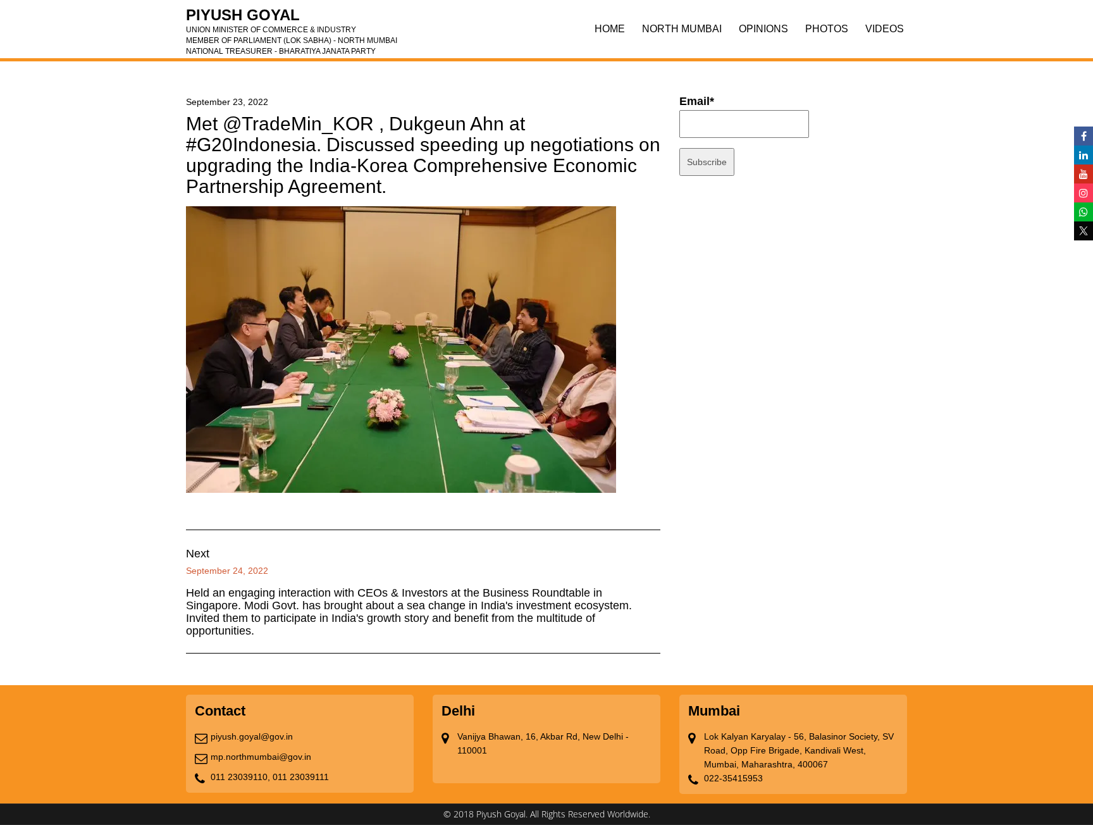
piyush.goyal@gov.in (252, 736)
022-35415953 (733, 778)
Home (610, 28)
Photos (826, 28)
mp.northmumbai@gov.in (261, 757)
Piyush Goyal (291, 19)
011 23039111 (301, 777)
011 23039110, (240, 777)
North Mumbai (682, 28)
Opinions (763, 28)
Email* (696, 101)
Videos (884, 28)
